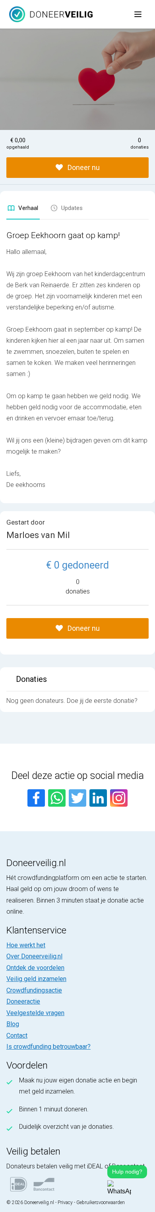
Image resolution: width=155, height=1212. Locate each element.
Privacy (65, 1202)
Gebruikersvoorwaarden (100, 1202)
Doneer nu (83, 167)
